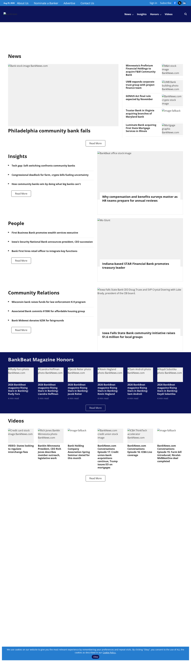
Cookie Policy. (109, 652)
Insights (142, 14)
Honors (154, 14)
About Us (23, 3)
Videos (168, 14)
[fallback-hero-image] (63, 95)
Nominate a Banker (46, 3)
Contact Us (87, 3)
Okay (95, 656)
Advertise (69, 3)
